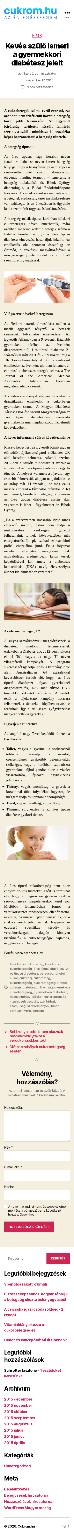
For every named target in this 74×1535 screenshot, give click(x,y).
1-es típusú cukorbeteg (26, 964)
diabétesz (29, 987)
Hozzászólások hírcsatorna (28, 1501)
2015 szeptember (20, 1418)
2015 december (18, 1399)
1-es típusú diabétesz (49, 969)
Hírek (37, 35)
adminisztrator (45, 73)
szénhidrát (47, 1001)
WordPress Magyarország (27, 1508)
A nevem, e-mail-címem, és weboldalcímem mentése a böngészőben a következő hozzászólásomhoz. (38, 1210)
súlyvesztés (29, 1001)
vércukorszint (34, 1011)
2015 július (13, 1430)
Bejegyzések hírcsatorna (26, 1495)
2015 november (18, 1405)
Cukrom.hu (26, 1526)
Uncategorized (17, 1466)
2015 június (14, 1436)
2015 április (14, 1443)
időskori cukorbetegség (49, 997)
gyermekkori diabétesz (50, 992)
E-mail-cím (13, 1167)
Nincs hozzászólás (40, 87)
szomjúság (18, 1006)
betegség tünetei (52, 973)
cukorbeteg (42, 978)
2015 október (16, 1411)
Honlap (9, 1187)
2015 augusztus (18, 1424)
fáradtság (45, 987)
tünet (55, 1006)
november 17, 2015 (39, 80)
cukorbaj (25, 978)
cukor (14, 978)
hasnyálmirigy (20, 997)
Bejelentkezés (16, 1489)
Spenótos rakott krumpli (25, 1284)
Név (8, 1147)
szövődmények (38, 1006)
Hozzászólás (13, 1108)
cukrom (15, 987)
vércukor (16, 1011)
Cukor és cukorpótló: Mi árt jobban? (35, 1340)
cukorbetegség (21, 983)
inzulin (14, 1001)
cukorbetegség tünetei (50, 983)
